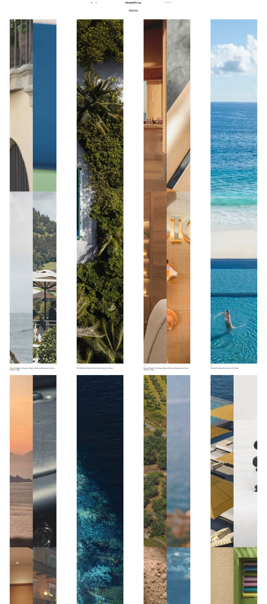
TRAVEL (11, 366)
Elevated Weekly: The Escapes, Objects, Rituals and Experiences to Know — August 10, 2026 (167, 369)
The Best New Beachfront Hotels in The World (224, 368)
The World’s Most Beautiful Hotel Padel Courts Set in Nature (95, 368)
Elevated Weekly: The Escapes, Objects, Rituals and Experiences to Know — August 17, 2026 (33, 369)
